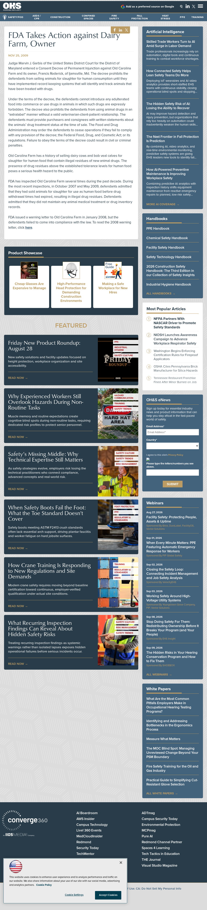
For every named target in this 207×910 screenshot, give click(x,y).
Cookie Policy (44, 885)
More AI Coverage (160, 204)
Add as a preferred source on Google (150, 6)
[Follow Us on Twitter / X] (193, 6)
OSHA (117, 578)
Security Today (87, 848)
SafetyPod (15, 17)
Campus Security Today (160, 819)
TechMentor (85, 854)
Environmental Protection (161, 825)
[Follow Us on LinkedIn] (188, 6)
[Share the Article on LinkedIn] (119, 30)
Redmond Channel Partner (162, 842)
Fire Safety (114, 17)
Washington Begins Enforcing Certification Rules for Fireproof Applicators (176, 355)
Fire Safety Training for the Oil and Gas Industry (172, 768)
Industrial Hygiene (120, 348)
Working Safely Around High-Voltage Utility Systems (168, 598)
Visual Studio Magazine (159, 865)
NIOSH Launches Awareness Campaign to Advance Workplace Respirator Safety (175, 339)
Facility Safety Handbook (165, 247)
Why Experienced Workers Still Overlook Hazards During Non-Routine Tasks (45, 401)
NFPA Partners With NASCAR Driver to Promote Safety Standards (175, 323)
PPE (182, 17)
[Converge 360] (25, 820)
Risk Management (126, 464)
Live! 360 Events (88, 830)
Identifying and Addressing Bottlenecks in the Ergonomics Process (169, 725)
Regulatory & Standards (122, 518)
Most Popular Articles (166, 309)
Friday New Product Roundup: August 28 (44, 345)
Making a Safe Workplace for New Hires (113, 288)
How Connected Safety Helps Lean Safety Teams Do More (168, 73)
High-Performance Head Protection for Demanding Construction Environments (71, 292)
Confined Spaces (88, 17)
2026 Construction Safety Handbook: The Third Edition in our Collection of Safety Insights (170, 270)
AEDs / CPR (37, 17)
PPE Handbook (157, 228)
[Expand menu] (200, 6)
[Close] (120, 862)
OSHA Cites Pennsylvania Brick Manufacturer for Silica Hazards (176, 368)
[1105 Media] (18, 835)
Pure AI (147, 836)
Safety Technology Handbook (168, 257)
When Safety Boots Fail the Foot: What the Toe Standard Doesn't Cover (47, 513)
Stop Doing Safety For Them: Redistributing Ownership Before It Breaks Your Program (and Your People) (172, 628)
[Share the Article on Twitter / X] (126, 30)
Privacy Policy (175, 454)
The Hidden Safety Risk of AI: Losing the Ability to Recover (168, 106)
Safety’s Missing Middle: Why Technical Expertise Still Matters (45, 456)
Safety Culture (123, 355)
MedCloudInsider (89, 836)
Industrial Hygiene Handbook (168, 284)
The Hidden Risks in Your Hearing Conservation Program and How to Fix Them (171, 656)
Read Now (16, 378)
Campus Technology (92, 825)
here (28, 227)
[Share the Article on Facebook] (113, 30)
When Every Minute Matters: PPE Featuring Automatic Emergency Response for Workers (171, 547)
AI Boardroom (87, 813)
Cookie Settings (74, 894)
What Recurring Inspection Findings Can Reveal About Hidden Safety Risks (40, 628)
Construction (60, 17)
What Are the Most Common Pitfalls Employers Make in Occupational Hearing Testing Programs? (168, 705)
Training (197, 17)
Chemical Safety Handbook (167, 238)
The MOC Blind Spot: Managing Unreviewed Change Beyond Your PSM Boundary (172, 752)
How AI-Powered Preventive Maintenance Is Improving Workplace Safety (167, 174)
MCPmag (149, 830)
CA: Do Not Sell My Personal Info (158, 888)
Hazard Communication (123, 396)
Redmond (83, 842)
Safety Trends (123, 409)
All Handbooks (158, 293)
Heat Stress (165, 17)
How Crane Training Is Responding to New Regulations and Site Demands (49, 570)
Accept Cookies (108, 895)
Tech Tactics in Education (161, 854)
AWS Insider (85, 819)
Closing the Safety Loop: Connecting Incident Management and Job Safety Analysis (172, 573)
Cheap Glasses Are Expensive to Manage (29, 286)
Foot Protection (124, 506)
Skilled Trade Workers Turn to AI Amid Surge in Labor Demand (170, 44)
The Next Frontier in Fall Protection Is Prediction (172, 139)
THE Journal (151, 860)
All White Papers (160, 793)
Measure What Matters (163, 739)
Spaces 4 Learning (156, 848)
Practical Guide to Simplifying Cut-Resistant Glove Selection (172, 782)
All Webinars (157, 674)
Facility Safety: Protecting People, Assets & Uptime (171, 519)
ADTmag (148, 813)
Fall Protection (139, 17)
